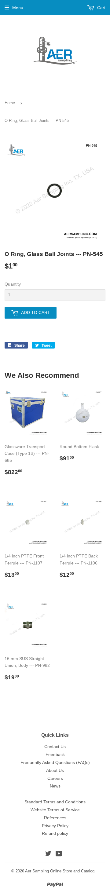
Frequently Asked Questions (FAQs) (55, 762)
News (55, 786)
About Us (55, 770)
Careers (55, 778)
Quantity (13, 284)
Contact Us (55, 746)
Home (10, 102)
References (55, 817)
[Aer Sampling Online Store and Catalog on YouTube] (59, 854)
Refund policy (55, 833)
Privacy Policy (55, 825)
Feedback (55, 754)
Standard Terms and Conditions (55, 801)
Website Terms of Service (55, 809)
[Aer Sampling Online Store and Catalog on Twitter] (48, 854)
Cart (100, 7)
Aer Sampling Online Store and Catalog (59, 871)
